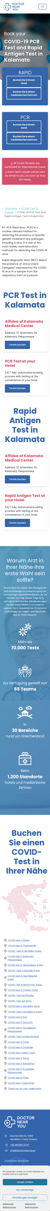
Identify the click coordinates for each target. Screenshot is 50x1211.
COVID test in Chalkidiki (20, 1047)
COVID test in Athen (19, 940)
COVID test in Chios (18, 1077)
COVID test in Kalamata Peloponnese (21, 958)
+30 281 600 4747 (19, 1145)
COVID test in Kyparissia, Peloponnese (21, 1070)
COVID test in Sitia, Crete (21, 1052)
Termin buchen (17, 344)
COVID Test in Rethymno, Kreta (25, 984)
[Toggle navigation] (42, 7)
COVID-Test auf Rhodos (21, 995)
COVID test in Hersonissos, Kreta (25, 965)
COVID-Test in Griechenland (23, 1036)
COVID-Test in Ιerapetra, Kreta (25, 1011)
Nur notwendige (25, 1189)
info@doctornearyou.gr (23, 1150)
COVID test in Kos (17, 1017)
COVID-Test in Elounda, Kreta (24, 970)
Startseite (11, 208)
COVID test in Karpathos (21, 1063)
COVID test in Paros (18, 1058)
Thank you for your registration (25, 1088)
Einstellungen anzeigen (25, 1197)
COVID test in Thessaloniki (22, 945)
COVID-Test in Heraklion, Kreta (24, 951)
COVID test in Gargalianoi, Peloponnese (22, 1029)
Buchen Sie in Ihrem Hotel (24, 82)
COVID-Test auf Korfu (20, 1001)
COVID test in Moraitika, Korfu (24, 1006)
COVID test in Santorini (20, 1022)
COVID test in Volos (18, 1042)
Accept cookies (25, 1182)
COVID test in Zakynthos (21, 1083)
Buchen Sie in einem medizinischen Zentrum (24, 93)
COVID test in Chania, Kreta (23, 990)
